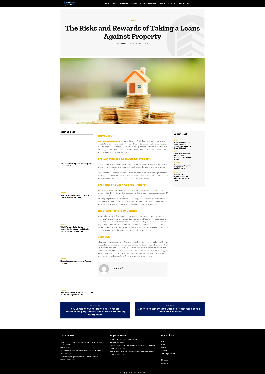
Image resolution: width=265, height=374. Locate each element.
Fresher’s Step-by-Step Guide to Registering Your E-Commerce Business (169, 310)
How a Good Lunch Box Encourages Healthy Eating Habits (132, 351)
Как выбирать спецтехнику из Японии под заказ (75, 262)
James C (123, 43)
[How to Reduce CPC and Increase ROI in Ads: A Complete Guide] (76, 277)
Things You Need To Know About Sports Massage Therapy (132, 345)
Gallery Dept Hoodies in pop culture (123, 339)
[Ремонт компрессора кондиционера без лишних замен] (76, 148)
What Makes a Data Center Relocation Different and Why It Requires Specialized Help (74, 229)
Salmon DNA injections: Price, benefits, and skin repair (181, 177)
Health (176, 140)
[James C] (105, 269)
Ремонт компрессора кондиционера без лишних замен (76, 164)
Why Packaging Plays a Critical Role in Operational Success (76, 196)
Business (132, 20)
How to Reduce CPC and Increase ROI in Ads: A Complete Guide (76, 294)
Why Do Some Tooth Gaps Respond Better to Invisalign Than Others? (183, 145)
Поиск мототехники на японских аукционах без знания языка (182, 156)
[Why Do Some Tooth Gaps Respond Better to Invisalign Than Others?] (198, 144)
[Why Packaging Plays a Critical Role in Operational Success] (76, 179)
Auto (175, 151)
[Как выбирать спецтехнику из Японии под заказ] (76, 245)
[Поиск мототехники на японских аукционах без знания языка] (198, 155)
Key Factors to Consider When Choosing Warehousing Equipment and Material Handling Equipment (95, 311)
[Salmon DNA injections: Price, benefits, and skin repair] (198, 176)
